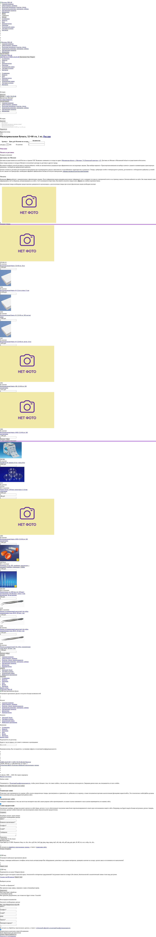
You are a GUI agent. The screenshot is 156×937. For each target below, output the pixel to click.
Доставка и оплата (7, 28)
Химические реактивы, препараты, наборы (15, 9)
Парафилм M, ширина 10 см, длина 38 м (12, 462)
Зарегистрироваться (10, 934)
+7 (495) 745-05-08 (16, 762)
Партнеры (5, 25)
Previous (2, 439)
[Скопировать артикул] (7, 144)
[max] (3, 37)
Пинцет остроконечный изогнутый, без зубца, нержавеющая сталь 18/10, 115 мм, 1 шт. (14, 630)
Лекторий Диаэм (7, 670)
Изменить (9, 99)
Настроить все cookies (18, 786)
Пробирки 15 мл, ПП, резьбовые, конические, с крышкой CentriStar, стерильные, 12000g (14, 566)
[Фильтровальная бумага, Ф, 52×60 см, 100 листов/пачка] (5, 310)
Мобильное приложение (9, 675)
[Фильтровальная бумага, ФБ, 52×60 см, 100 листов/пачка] (27, 381)
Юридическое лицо (11, 904)
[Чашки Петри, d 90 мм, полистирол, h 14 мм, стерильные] (12, 481)
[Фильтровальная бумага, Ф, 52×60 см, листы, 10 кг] (5, 337)
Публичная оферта (5, 765)
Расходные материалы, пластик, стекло (14, 7)
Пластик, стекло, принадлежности (12, 660)
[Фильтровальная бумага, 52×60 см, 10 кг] (27, 261)
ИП (18, 904)
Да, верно (3, 99)
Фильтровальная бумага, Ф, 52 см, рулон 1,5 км (14, 290)
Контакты (5, 30)
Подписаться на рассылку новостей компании (14, 931)
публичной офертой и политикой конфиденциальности (53, 928)
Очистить (2, 94)
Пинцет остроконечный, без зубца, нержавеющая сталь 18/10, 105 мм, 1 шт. (15, 647)
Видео (4, 684)
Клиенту (2, 668)
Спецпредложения (7, 4)
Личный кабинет (4, 53)
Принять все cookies (5, 786)
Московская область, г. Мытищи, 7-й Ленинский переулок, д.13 (81, 160)
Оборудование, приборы (9, 5)
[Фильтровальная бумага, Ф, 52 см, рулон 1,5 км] (5, 285)
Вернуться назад (5, 132)
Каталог (2, 655)
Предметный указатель (9, 10)
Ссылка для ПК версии (7, 877)
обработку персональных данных (19, 847)
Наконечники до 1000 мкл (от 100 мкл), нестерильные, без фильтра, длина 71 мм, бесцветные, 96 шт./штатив (12, 593)
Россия (47, 136)
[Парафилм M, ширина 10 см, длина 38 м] (11, 458)
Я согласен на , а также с (23, 847)
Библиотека (5, 12)
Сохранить (3, 812)
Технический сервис (8, 27)
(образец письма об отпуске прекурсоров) (75, 171)
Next (8, 439)
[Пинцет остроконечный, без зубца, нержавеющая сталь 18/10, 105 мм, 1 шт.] (12, 642)
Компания (3, 676)
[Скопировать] (1, 134)
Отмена (2, 934)
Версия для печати (5, 776)
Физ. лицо (3, 904)
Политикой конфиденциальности (20, 783)
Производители (7, 23)
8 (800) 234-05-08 (5, 762)
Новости (4, 20)
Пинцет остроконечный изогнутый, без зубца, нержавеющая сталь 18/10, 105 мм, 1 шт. (14, 612)
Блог (3, 22)
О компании (6, 19)
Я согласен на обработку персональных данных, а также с (35, 928)
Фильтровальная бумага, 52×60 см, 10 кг (12, 265)
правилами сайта (41, 847)
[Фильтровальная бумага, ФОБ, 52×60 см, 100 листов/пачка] (27, 427)
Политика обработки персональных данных (25, 765)
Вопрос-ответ (4, 688)
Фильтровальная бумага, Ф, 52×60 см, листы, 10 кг (15, 341)
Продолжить (3, 890)
